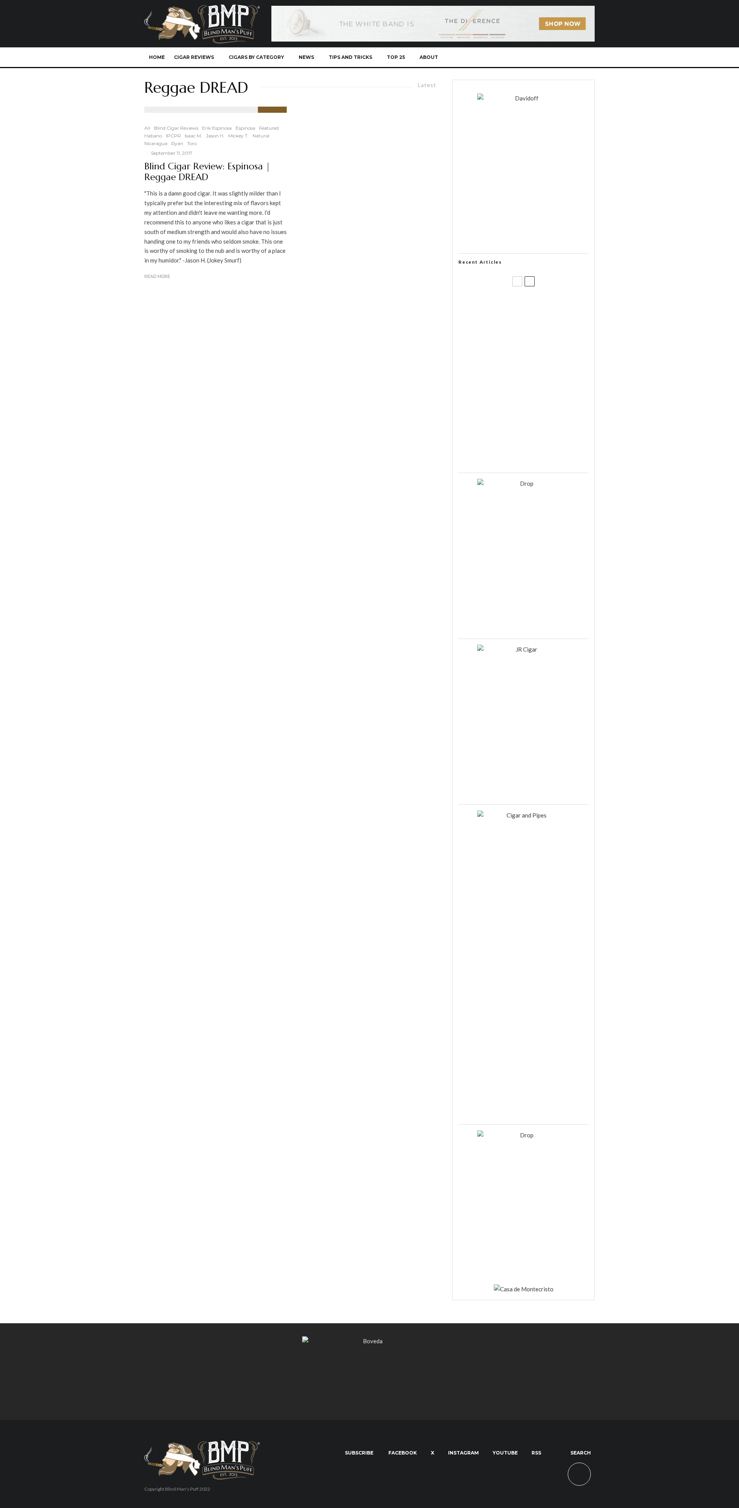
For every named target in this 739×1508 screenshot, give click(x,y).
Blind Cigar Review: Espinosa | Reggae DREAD (207, 172)
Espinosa (245, 128)
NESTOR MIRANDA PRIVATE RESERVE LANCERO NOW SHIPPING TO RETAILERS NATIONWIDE (539, 306)
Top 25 (396, 57)
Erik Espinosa (217, 128)
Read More (157, 276)
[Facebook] (509, 57)
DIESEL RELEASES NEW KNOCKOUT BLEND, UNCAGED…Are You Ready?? (538, 380)
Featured (269, 128)
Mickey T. (238, 136)
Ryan (177, 143)
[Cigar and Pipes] (523, 815)
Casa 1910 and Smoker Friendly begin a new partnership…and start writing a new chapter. (536, 343)
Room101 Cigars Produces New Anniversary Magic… (533, 418)
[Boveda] (369, 1340)
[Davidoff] (433, 10)
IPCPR (173, 136)
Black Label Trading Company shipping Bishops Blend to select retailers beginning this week (533, 454)
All (147, 128)
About (429, 57)
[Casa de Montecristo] (523, 1289)
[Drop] (523, 483)
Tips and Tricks (350, 57)
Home (157, 57)
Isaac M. (193, 136)
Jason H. (215, 136)
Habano (153, 136)
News (306, 57)
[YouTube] (547, 57)
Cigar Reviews (194, 57)
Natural (260, 136)
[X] (522, 57)
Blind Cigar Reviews (176, 128)
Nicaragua (155, 143)
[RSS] (560, 57)
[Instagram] (534, 57)
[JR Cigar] (523, 649)
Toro (192, 143)
